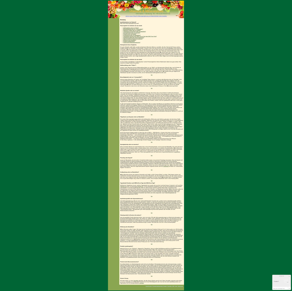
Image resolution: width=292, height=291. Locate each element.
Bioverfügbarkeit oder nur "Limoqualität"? (133, 29)
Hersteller (136, 280)
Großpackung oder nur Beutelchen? (132, 35)
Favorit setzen (149, 286)
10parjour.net (123, 186)
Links (176, 286)
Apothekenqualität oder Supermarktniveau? (133, 37)
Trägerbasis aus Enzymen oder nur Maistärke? (134, 31)
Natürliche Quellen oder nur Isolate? (132, 30)
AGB (173, 286)
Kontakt (165, 286)
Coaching (169, 286)
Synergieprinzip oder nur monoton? (131, 32)
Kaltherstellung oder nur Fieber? (131, 28)
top (151, 75)
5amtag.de (140, 186)
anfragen (142, 283)
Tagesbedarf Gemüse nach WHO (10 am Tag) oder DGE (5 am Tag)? (140, 36)
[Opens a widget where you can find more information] (281, 282)
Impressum (180, 286)
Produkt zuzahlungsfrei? (129, 41)
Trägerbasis (166, 166)
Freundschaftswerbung (158, 286)
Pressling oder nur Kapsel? (129, 34)
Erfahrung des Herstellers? (129, 40)
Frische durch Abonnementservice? (131, 42)
